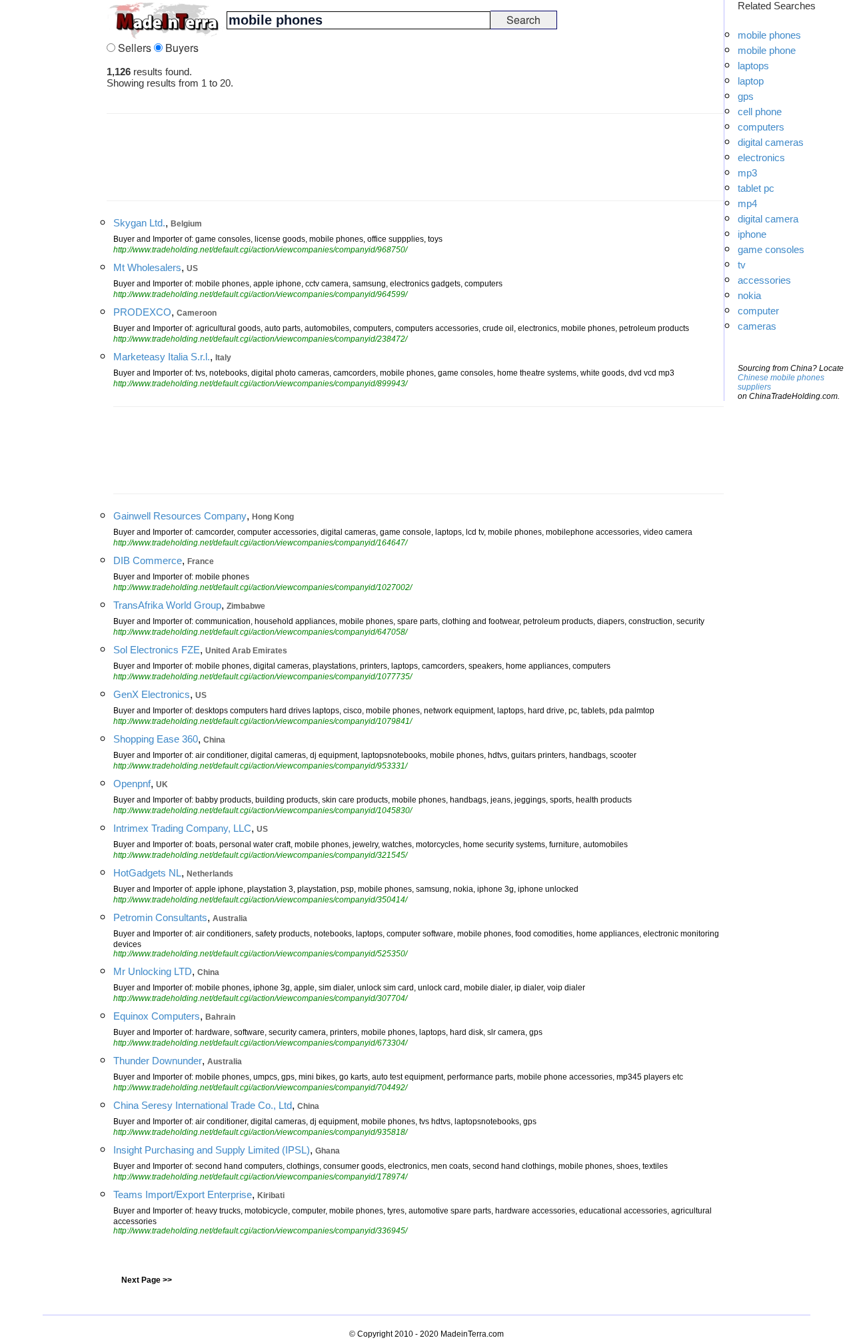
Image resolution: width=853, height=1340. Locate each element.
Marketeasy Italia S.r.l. (161, 356)
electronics (761, 157)
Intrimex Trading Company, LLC (182, 828)
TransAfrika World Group (167, 605)
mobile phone (767, 50)
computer (758, 310)
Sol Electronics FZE (156, 649)
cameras (757, 326)
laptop (751, 81)
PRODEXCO (142, 312)
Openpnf (132, 783)
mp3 (747, 172)
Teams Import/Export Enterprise (182, 1194)
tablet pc (756, 188)
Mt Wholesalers (147, 267)
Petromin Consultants (160, 917)
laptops (753, 65)
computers (761, 127)
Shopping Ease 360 (155, 739)
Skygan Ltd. (139, 222)
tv (742, 264)
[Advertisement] (53, 200)
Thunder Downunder (157, 1060)
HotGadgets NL (147, 872)
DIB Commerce (147, 560)
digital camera (768, 218)
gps (746, 96)
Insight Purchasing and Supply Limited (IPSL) (211, 1150)
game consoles (771, 249)
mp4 (747, 203)
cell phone (760, 111)
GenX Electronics (151, 694)
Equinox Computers (156, 1016)
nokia (749, 295)
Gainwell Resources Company (180, 515)
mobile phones (769, 35)
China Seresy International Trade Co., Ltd (202, 1105)
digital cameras (771, 142)
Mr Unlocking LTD (152, 971)
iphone (752, 234)
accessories (764, 280)
